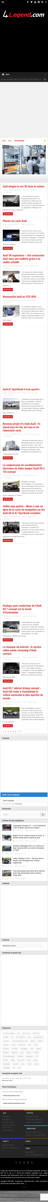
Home (4, 140)
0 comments (8, 192)
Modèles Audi (6, 1119)
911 (18, 1033)
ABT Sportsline (20, 1037)
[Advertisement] (24, 43)
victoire (36, 1064)
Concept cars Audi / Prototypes (9, 1126)
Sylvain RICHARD (14, 190)
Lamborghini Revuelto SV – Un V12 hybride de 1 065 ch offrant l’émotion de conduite (29, 826)
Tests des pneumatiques (34, 1155)
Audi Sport (6, 1041)
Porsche (36, 1052)
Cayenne (5, 1045)
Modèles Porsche (32, 1117)
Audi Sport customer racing (19, 1041)
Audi (9, 140)
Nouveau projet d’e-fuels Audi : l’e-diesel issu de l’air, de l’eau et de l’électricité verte (22, 427)
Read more (7, 214)
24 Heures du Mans (8, 1033)
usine (22, 1064)
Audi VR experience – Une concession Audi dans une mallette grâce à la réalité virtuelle (23, 259)
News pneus (30, 1152)
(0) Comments (32, 830)
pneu (22, 1052)
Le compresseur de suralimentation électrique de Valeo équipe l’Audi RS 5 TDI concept (24, 468)
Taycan (35, 1060)
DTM (29, 1045)
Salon (28, 1060)
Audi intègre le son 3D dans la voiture (23, 186)
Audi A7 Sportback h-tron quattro (21, 389)
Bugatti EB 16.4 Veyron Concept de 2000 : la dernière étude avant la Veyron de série (28, 836)
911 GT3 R (36, 1033)
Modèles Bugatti (8, 1145)
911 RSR (5, 1037)
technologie (6, 1064)
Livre (31, 1049)
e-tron (35, 1045)
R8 (37, 1056)
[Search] (43, 814)
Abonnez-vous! (7, 1080)
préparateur (29, 1056)
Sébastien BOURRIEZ (16, 266)
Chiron (13, 1045)
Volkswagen (6, 1068)
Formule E (6, 1049)
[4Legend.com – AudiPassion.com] (24, 13)
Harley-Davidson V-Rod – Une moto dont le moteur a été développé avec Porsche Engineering (28, 860)
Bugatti (40, 1041)
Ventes (29, 1064)
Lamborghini (23, 1049)
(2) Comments (8, 395)
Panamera (14, 1052)
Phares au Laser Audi (15, 221)
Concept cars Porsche (34, 1122)
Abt (12, 1037)
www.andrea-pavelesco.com (14, 1103)
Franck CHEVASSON (15, 434)
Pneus (28, 1148)
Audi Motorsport (38, 1037)
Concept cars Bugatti (10, 1148)
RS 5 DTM (21, 1060)
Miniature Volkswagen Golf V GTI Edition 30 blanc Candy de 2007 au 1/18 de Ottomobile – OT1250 (29, 848)
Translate (18, 804)
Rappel (13, 1060)
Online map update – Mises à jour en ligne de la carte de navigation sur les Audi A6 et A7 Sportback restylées (24, 510)
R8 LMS (5, 1060)
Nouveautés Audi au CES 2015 (19, 296)
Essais (28, 1141)
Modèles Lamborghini (33, 1132)
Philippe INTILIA (14, 224)
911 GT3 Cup (26, 1033)
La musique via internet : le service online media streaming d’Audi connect (22, 650)
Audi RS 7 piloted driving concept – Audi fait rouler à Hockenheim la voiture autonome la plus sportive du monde (23, 693)
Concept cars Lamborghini (35, 1135)
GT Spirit (14, 1049)
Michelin (38, 1049)
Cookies (24, 1187)
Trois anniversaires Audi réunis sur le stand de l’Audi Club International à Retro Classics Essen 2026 (29, 873)
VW (14, 1068)
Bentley (33, 1041)
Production (20, 1056)
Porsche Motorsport (8, 1056)
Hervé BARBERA (14, 517)
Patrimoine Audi (7, 1130)
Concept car (21, 1045)
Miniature (6, 1052)
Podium (28, 1052)
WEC (19, 1068)
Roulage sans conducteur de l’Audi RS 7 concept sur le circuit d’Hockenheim (22, 609)
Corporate (6, 1117)
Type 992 (15, 1064)
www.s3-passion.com (11, 1095)
